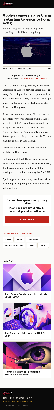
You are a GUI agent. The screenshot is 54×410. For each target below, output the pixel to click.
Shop (29, 398)
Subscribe (27, 219)
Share (48, 69)
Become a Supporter (22, 401)
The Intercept (31, 94)
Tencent (43, 245)
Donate (6, 401)
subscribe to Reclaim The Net (33, 78)
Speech (8, 239)
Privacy (25, 405)
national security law (30, 172)
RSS (12, 398)
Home (5, 398)
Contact (20, 398)
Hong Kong (33, 239)
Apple (19, 239)
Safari (31, 245)
